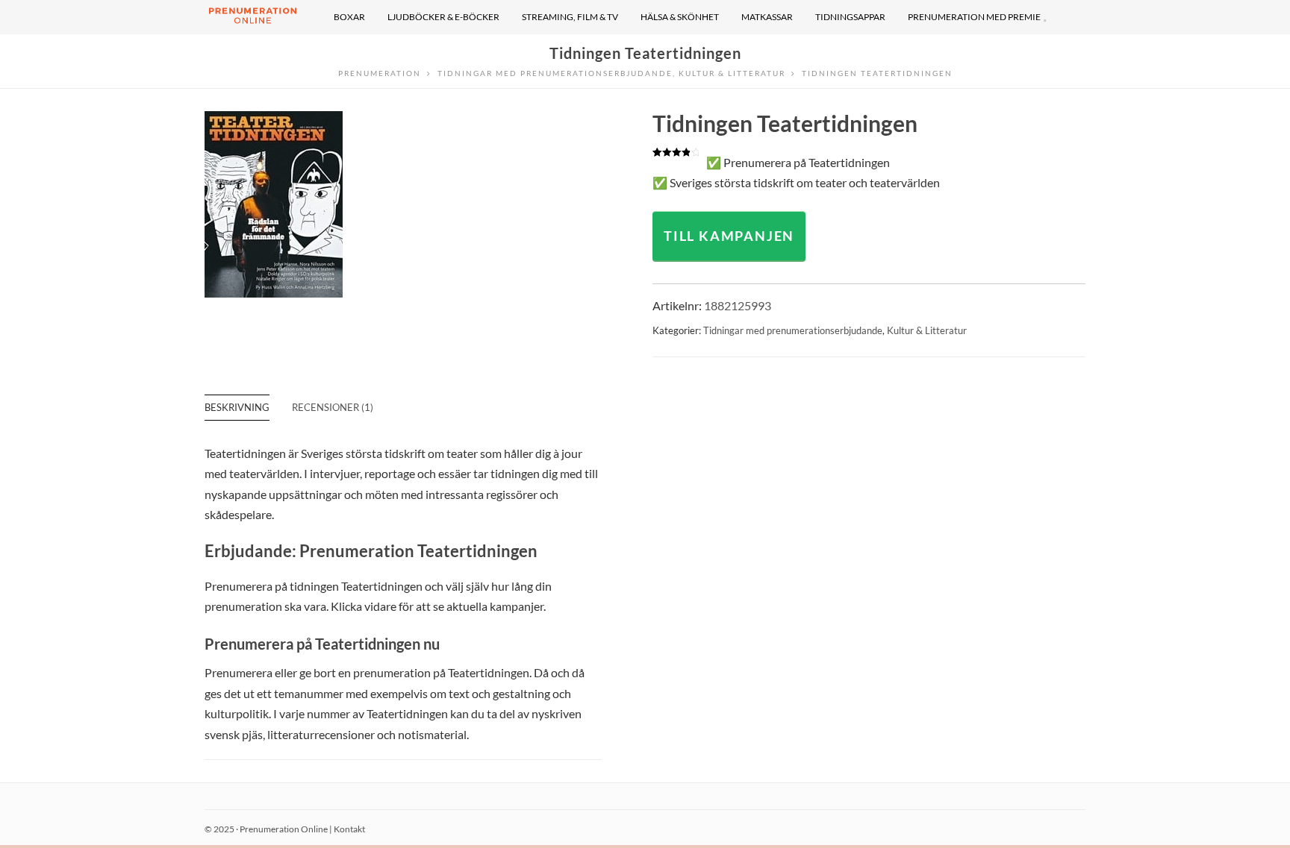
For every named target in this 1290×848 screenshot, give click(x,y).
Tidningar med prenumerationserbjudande (792, 330)
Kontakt (349, 829)
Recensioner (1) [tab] (332, 407)
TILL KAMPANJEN (729, 235)
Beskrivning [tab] (237, 407)
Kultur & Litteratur (927, 330)
